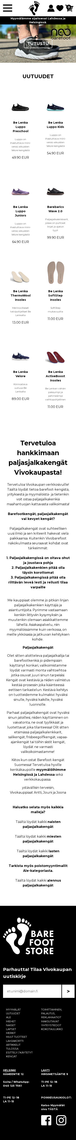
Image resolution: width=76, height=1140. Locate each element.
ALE (8, 1017)
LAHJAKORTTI (15, 1040)
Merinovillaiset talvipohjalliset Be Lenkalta (20, 311)
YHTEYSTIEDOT (51, 1025)
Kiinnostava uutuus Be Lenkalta (20, 388)
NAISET (10, 1025)
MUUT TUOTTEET (16, 1036)
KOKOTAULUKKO (52, 1029)
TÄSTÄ (53, 1109)
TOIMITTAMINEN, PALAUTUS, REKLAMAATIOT (51, 1013)
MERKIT (11, 1033)
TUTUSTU (38, 43)
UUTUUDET (38, 76)
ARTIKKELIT (13, 1044)
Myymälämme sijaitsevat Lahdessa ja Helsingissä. (38, 20)
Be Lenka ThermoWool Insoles (21, 295)
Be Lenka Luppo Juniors (20, 211)
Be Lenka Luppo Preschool (20, 127)
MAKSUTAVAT (50, 1021)
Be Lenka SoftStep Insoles (55, 295)
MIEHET (11, 1021)
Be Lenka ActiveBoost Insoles (55, 376)
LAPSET (11, 1029)
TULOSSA (12, 1048)
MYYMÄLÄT (13, 1009)
